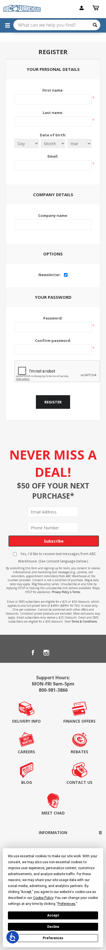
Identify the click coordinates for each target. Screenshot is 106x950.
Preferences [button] (66, 904)
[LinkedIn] (59, 652)
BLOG (26, 782)
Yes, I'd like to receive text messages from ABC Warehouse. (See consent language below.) (57, 557)
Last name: (53, 112)
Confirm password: (53, 340)
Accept (53, 915)
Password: (53, 318)
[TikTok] (73, 652)
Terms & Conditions (84, 621)
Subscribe (54, 541)
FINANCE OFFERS (79, 721)
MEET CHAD (53, 813)
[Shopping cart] (96, 8)
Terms (76, 592)
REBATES (79, 751)
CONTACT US (79, 782)
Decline (53, 927)
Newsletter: (49, 274)
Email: (53, 156)
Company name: (53, 215)
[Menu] (7, 25)
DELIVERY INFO (26, 721)
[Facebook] (32, 652)
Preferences (53, 938)
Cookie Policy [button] (43, 898)
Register (53, 402)
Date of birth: (53, 134)
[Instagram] (46, 652)
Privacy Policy (60, 592)
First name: (53, 90)
